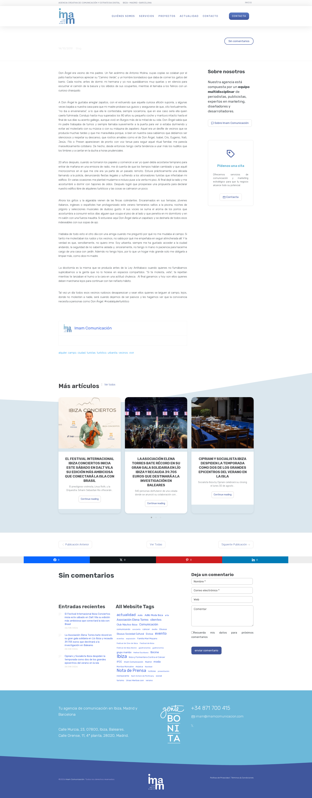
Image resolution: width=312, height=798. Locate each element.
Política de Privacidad (220, 778)
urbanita (112, 352)
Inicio (248, 2)
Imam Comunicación (93, 328)
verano (149, 680)
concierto (136, 629)
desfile (154, 629)
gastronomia (144, 648)
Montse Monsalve (125, 667)
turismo (120, 680)
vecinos (123, 352)
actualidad (126, 615)
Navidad (148, 667)
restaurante (123, 676)
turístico (101, 352)
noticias (152, 671)
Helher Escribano (141, 653)
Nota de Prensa (131, 670)
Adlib (140, 615)
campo (72, 352)
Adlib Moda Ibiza (154, 615)
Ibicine (154, 652)
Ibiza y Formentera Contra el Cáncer (147, 657)
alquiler (62, 352)
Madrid (148, 662)
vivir (131, 352)
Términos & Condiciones (242, 778)
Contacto (210, 16)
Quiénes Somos (123, 16)
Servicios (146, 16)
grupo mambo (124, 652)
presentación (163, 671)
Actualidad (189, 16)
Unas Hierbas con (135, 680)
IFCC (119, 661)
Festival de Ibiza (147, 643)
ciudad (81, 352)
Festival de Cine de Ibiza (127, 643)
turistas (91, 352)
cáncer (146, 629)
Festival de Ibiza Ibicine (127, 648)
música (139, 666)
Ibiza (122, 656)
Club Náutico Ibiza (127, 624)
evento (161, 633)
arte (167, 615)
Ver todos (109, 384)
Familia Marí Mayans (147, 638)
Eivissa (149, 634)
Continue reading (90, 499)
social (159, 676)
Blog (78, 48)
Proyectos (167, 16)
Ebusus (163, 629)
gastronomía (158, 648)
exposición (130, 639)
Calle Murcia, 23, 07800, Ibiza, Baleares (91, 729)
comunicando (123, 629)
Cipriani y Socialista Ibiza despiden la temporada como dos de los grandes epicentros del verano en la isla (223, 467)
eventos (120, 639)
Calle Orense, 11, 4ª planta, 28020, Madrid (93, 735)
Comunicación (148, 624)
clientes (156, 620)
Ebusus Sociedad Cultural (130, 634)
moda (157, 661)
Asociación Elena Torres (132, 619)
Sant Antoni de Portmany (142, 676)
